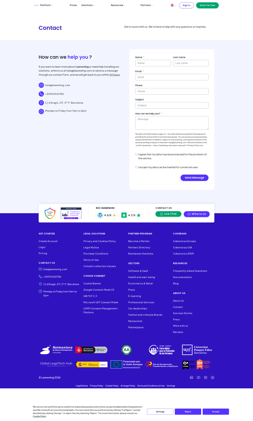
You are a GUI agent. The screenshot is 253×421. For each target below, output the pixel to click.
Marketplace (136, 327)
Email (138, 71)
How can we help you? (147, 113)
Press (131, 289)
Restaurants (135, 321)
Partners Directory (139, 247)
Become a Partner (139, 241)
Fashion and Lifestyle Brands (145, 314)
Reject (188, 411)
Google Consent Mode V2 (98, 289)
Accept (216, 411)
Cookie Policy (39, 416)
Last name (179, 57)
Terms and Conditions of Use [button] (151, 385)
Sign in (186, 5)
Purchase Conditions (95, 253)
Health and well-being (141, 277)
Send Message (194, 177)
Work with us (180, 325)
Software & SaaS (138, 270)
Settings (160, 411)
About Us (178, 300)
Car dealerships (137, 308)
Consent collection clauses (99, 266)
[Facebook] (212, 377)
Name (138, 57)
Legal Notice (91, 247)
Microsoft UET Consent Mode (100, 302)
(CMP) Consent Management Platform (100, 310)
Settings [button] (171, 385)
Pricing (43, 253)
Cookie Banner (92, 283)
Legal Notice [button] (82, 385)
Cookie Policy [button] (112, 385)
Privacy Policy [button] (96, 385)
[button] (197, 214)
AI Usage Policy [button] (128, 385)
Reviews (178, 331)
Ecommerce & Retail (140, 283)
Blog (176, 283)
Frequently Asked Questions (190, 270)
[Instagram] (205, 377)
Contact (178, 306)
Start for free (207, 5)
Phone (138, 85)
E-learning (134, 295)
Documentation (182, 277)
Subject (139, 99)
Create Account (48, 241)
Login (42, 247)
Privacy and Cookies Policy (99, 241)
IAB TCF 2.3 (90, 295)
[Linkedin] (191, 377)
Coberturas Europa (184, 241)
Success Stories (182, 313)
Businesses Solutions (140, 253)
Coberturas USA (182, 247)
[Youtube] (198, 377)
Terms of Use (91, 259)
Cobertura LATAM (183, 253)
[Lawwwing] (36, 5)
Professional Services (141, 302)
